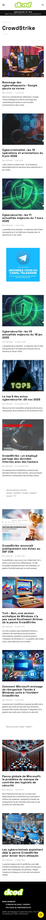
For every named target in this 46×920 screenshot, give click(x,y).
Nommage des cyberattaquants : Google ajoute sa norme (19, 85)
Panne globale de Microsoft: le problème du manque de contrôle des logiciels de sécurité (21, 781)
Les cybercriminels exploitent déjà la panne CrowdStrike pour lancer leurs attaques (22, 852)
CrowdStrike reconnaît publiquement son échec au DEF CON (21, 548)
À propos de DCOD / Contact (18, 904)
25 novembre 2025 (21, 466)
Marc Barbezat (7, 93)
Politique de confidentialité (18, 908)
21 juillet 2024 (20, 860)
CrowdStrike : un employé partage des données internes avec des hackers (20, 458)
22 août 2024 (20, 556)
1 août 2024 (19, 790)
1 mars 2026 (19, 225)
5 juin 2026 (19, 160)
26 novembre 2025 (21, 404)
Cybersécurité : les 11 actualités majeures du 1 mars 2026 (22, 218)
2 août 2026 (19, 93)
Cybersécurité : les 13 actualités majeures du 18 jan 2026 (22, 334)
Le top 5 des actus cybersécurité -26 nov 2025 (21, 398)
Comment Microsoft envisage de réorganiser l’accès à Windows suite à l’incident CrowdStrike (22, 691)
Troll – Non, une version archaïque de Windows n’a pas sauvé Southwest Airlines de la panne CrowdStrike (22, 617)
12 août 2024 (19, 626)
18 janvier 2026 (20, 342)
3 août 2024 (19, 700)
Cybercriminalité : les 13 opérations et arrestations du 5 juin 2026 (22, 153)
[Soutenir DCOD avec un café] (41, 915)
